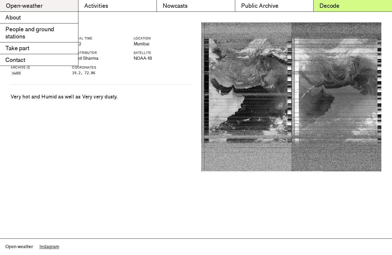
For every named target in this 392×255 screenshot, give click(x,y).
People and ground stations (29, 33)
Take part (17, 48)
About (13, 17)
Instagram (49, 246)
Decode (329, 5)
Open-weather (24, 5)
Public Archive (259, 5)
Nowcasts (175, 5)
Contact (15, 60)
